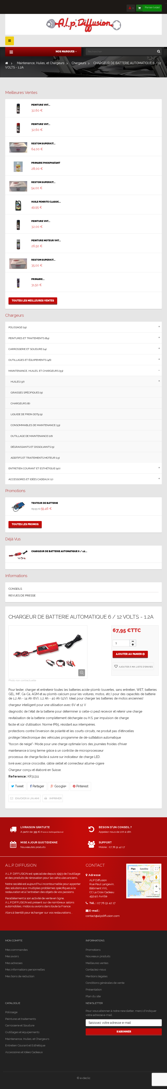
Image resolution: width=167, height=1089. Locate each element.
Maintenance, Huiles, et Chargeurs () (35, 370)
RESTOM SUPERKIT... (43, 143)
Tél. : (92, 903)
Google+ (59, 786)
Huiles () (17, 381)
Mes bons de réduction (19, 976)
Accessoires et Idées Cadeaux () (30, 479)
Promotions (15, 490)
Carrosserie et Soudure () (27, 349)
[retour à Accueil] (6, 63)
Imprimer (55, 798)
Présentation (94, 989)
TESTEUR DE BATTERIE (44, 503)
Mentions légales (96, 976)
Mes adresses (13, 963)
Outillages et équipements (22, 1032)
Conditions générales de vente (105, 982)
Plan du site (93, 996)
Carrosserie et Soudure (19, 1025)
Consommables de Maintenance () (35, 425)
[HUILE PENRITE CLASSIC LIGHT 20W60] (18, 205)
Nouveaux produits (98, 956)
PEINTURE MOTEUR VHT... (46, 240)
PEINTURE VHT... (40, 105)
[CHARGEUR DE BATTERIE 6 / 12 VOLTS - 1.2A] (18, 555)
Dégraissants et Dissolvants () (32, 446)
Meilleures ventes (21, 92)
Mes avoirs (12, 956)
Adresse (94, 875)
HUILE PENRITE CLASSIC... (46, 202)
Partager (38, 786)
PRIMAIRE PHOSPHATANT (45, 163)
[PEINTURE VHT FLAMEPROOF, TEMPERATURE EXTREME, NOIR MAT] (18, 225)
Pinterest (81, 786)
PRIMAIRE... (38, 279)
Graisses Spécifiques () (27, 392)
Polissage (11, 1012)
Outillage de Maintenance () (32, 436)
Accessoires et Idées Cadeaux (24, 1052)
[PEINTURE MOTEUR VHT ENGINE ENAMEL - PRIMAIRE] (18, 244)
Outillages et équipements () (29, 359)
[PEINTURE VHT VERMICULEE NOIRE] (18, 108)
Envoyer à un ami (27, 798)
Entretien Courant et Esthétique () (34, 468)
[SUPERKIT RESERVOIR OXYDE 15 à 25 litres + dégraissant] (18, 147)
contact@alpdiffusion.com (103, 915)
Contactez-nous (96, 969)
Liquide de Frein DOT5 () (26, 414)
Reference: (17, 776)
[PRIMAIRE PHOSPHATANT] (18, 167)
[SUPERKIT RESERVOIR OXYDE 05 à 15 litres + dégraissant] (18, 186)
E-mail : (94, 910)
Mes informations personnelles (25, 969)
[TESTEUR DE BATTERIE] (18, 507)
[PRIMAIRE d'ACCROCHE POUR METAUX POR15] (18, 283)
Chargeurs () (20, 403)
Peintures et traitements (20, 1019)
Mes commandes (16, 949)
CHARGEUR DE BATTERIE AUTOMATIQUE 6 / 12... (59, 551)
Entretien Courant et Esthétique (25, 1045)
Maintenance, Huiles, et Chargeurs (27, 1039)
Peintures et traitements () (28, 338)
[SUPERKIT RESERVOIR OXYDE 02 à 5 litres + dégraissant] (18, 263)
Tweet (18, 786)
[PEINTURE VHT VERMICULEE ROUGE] (18, 128)
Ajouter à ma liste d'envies (135, 667)
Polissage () (17, 327)
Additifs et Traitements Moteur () (35, 457)
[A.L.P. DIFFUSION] (83, 24)
